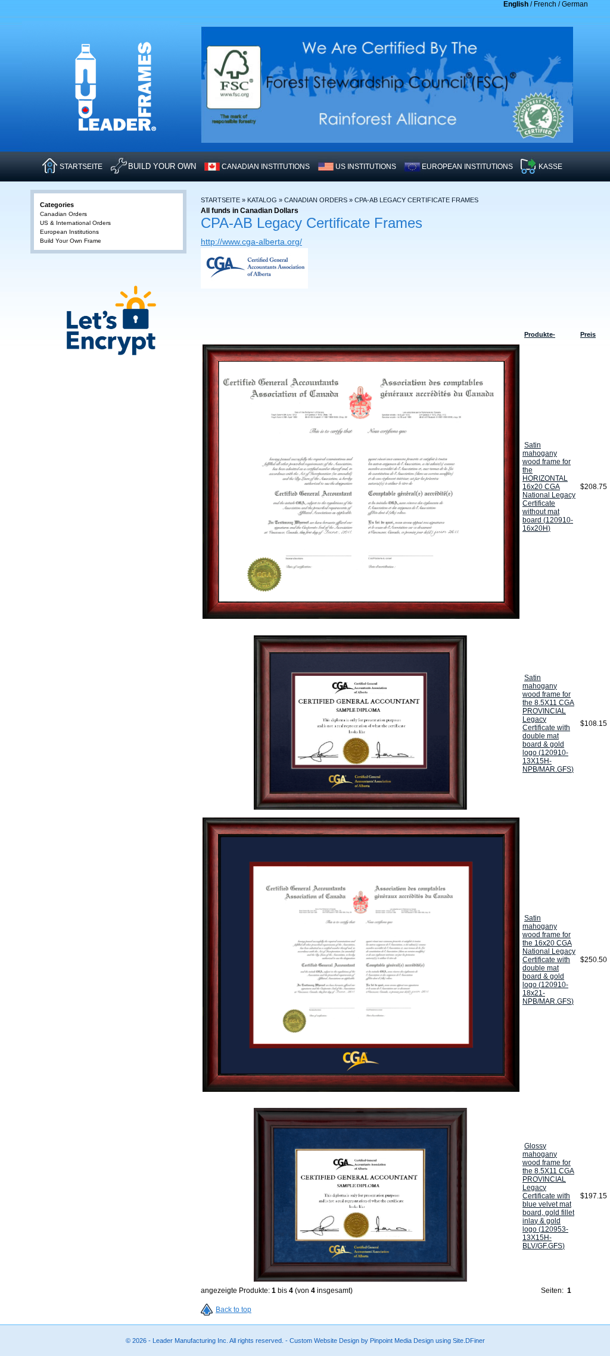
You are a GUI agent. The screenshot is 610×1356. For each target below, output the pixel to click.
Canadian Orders (315, 199)
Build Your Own (162, 166)
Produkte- (539, 334)
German (575, 4)
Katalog (262, 199)
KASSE (550, 166)
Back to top (233, 1309)
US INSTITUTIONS (365, 166)
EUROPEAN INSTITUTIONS (467, 166)
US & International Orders (75, 223)
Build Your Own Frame (70, 240)
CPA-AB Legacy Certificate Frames (416, 199)
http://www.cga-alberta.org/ (251, 241)
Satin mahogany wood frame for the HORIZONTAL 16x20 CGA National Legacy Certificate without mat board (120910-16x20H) (548, 487)
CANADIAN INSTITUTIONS (266, 166)
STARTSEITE (81, 166)
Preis (588, 334)
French (545, 4)
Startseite (220, 199)
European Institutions (69, 231)
